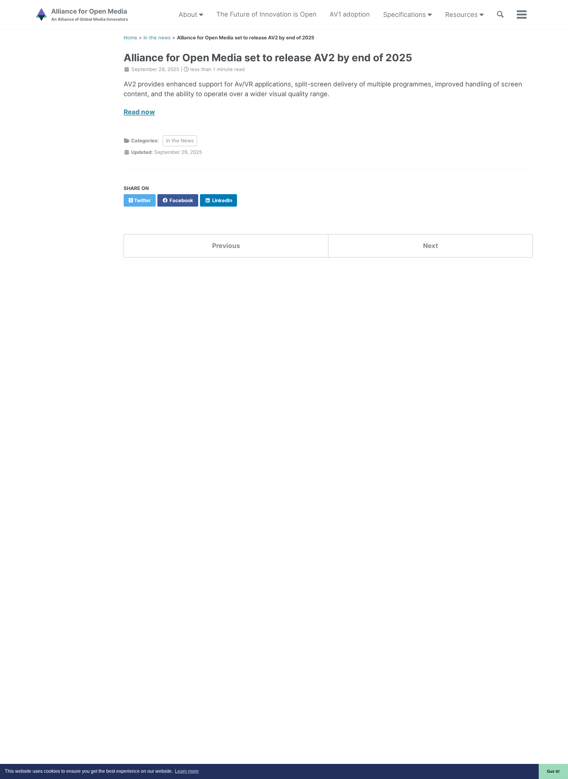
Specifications (405, 14)
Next (430, 246)
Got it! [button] (553, 771)
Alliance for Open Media (89, 14)
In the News (180, 141)
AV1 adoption (350, 14)
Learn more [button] (187, 771)
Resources (462, 14)
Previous (226, 246)
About (189, 14)
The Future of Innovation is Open (266, 14)
